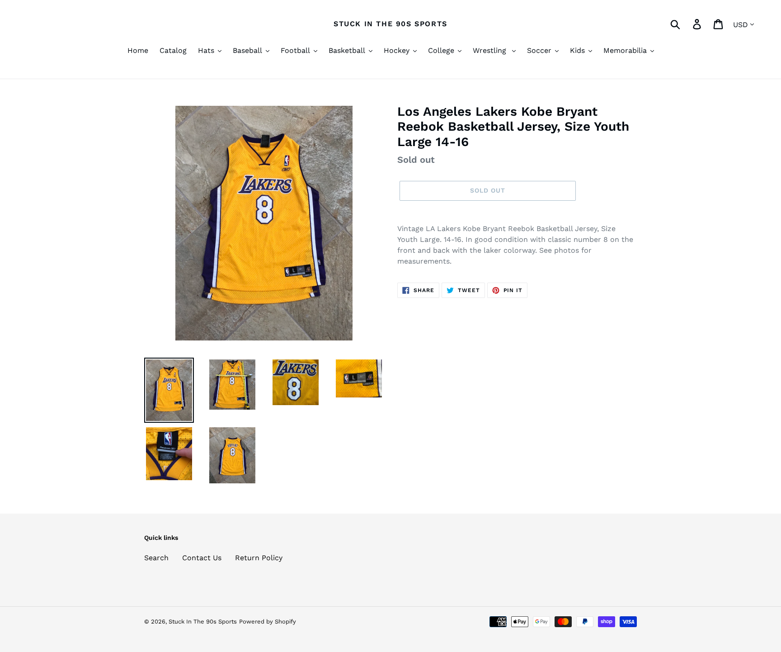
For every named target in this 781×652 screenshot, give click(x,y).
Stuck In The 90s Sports (390, 23)
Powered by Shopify (267, 621)
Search (156, 557)
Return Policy (258, 557)
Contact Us (201, 557)
